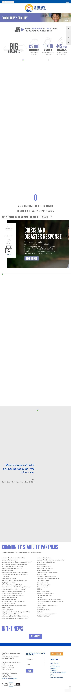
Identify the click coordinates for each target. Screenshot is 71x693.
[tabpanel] (35, 244)
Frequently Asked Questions (58, 672)
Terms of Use (5, 678)
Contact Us (53, 668)
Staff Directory (54, 663)
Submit (30, 671)
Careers (52, 665)
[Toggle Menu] (67, 2)
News (52, 674)
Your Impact (53, 670)
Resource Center (55, 666)
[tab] (9, 226)
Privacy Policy (13, 678)
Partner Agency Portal (56, 677)
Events (52, 676)
